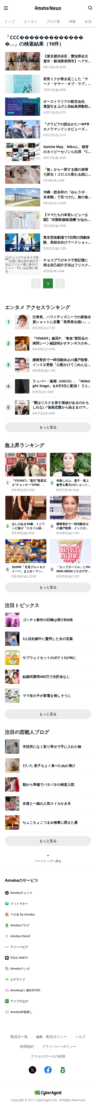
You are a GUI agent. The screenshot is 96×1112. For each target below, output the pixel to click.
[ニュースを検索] (90, 8)
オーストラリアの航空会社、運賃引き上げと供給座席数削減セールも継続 (65, 106)
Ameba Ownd (20, 936)
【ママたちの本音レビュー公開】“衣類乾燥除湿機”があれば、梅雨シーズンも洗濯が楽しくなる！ (65, 221)
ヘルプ (80, 1036)
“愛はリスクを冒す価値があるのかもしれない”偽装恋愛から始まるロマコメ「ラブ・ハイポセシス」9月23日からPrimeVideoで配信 (61, 409)
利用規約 (27, 1046)
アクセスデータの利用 (48, 1056)
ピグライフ (17, 979)
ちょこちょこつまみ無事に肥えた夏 (50, 822)
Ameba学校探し (21, 1012)
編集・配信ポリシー (51, 1036)
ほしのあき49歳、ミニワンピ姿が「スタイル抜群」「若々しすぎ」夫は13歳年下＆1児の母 (29, 530)
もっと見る (48, 427)
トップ (9, 21)
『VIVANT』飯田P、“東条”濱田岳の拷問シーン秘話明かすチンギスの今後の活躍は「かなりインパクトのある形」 (61, 345)
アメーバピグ (19, 947)
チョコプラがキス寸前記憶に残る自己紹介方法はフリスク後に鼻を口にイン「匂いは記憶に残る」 (65, 267)
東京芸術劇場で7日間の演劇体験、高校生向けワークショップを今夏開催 (66, 242)
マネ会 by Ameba (22, 914)
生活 (88, 21)
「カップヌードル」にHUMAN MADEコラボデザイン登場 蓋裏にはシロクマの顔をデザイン (73, 573)
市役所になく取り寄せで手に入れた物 (52, 746)
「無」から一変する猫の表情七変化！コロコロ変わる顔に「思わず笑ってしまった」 (65, 174)
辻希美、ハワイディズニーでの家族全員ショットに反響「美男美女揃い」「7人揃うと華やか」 (61, 321)
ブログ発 (53, 21)
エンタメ (30, 21)
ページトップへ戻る (48, 861)
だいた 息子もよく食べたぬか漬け (49, 765)
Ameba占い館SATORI (25, 990)
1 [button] (48, 283)
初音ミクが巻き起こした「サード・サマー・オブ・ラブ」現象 (65, 83)
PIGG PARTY (19, 958)
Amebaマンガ (20, 968)
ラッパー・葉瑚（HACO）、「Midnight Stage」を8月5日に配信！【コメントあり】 (61, 386)
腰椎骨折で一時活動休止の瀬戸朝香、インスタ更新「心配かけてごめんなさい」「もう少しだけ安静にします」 (61, 364)
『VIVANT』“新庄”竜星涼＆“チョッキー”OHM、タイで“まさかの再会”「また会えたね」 (29, 486)
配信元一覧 (19, 1036)
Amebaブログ (20, 925)
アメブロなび (19, 1001)
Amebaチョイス (21, 893)
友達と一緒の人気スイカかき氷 (47, 803)
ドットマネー (19, 903)
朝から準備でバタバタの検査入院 (48, 784)
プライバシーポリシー (59, 1046)
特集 (72, 21)
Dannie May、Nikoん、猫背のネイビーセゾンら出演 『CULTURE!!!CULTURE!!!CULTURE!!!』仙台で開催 (67, 154)
